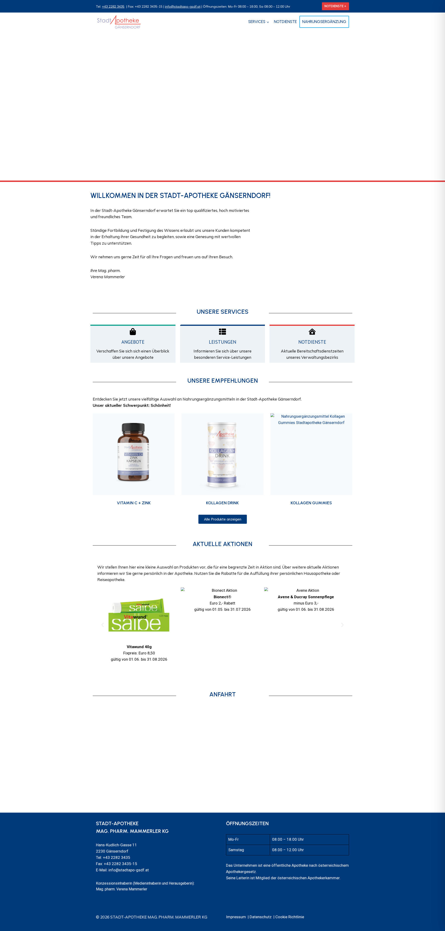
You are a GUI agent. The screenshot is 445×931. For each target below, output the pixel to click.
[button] (102, 625)
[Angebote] (132, 331)
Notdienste (285, 21)
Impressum (236, 917)
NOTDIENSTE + (335, 6)
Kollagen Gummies (311, 502)
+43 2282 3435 (113, 6)
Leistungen (222, 342)
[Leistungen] (222, 331)
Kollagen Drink (222, 502)
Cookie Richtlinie (289, 917)
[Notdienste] (312, 331)
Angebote (132, 342)
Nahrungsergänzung (324, 21)
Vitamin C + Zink (134, 502)
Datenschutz (261, 917)
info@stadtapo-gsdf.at (182, 6)
